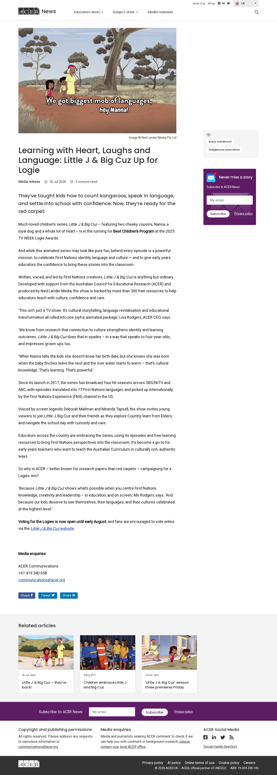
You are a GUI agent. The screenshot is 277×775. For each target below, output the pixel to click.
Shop (211, 3)
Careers (249, 763)
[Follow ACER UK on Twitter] (228, 3)
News (49, 11)
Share (25, 595)
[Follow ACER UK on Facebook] (219, 3)
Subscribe (218, 214)
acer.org (199, 3)
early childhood (220, 142)
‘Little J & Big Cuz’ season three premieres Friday (167, 685)
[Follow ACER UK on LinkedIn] (223, 3)
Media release (29, 182)
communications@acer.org (41, 580)
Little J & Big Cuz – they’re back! (44, 685)
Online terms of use (200, 763)
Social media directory (220, 746)
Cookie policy (229, 763)
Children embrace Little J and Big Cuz (105, 685)
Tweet (45, 595)
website (52, 528)
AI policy (174, 763)
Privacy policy (243, 213)
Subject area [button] (124, 12)
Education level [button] (87, 12)
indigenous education (224, 150)
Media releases (163, 11)
